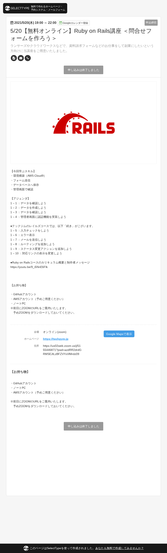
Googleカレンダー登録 (75, 23)
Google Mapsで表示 (119, 334)
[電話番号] (28, 58)
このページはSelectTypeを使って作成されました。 (87, 548)
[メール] (21, 58)
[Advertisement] (83, 461)
